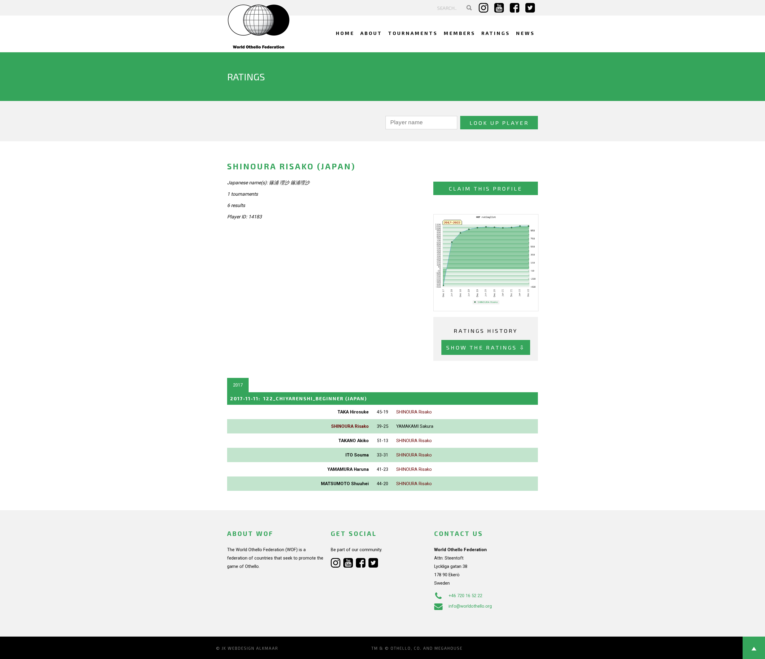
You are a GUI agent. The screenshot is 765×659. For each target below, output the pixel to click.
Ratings (495, 33)
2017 (238, 385)
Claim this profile (485, 188)
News (525, 33)
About (371, 33)
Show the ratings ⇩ (485, 347)
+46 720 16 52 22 (465, 595)
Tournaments (413, 33)
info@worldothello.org (470, 606)
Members (459, 33)
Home (345, 33)
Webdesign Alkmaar (253, 648)
